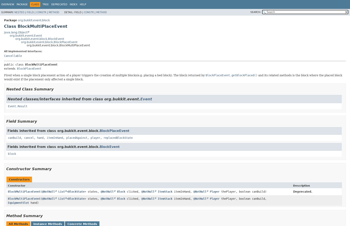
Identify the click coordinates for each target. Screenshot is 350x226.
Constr (41, 12)
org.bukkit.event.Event (26, 35)
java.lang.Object (15, 32)
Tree (46, 4)
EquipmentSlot (18, 202)
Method (54, 12)
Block (121, 191)
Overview (7, 4)
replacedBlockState (118, 137)
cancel (29, 137)
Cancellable (13, 55)
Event (146, 99)
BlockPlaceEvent (29, 68)
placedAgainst (76, 137)
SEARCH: (255, 12)
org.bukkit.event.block (34, 20)
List (61, 191)
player (95, 137)
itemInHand (55, 137)
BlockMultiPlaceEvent (24, 191)
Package (22, 4)
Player (215, 191)
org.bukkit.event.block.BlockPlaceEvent (49, 42)
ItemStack (165, 191)
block (12, 153)
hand (40, 137)
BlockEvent (110, 147)
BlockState (76, 191)
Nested (19, 12)
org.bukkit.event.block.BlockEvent (39, 38)
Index (73, 4)
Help (83, 4)
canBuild (14, 137)
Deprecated (59, 4)
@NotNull (48, 191)
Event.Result (17, 106)
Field (30, 12)
